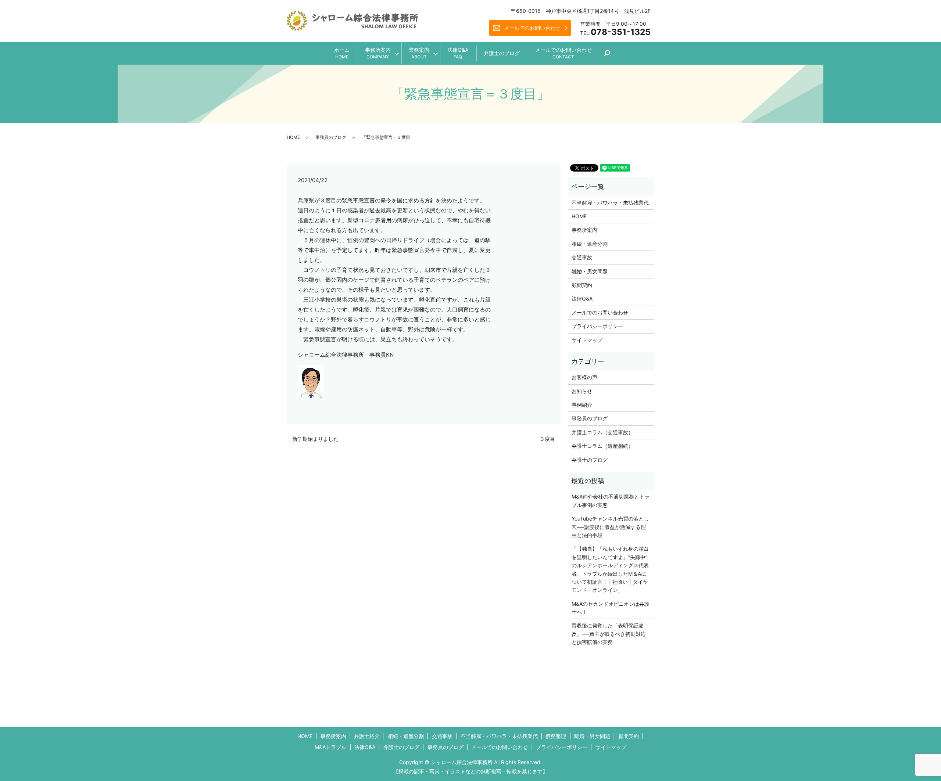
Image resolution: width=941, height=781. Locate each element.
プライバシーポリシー (597, 326)
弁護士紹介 (367, 736)
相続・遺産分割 (590, 244)
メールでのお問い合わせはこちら (531, 762)
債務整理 (555, 736)
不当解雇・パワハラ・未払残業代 (610, 202)
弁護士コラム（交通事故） (602, 432)
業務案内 (419, 53)
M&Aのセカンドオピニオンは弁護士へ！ (611, 608)
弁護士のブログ (502, 53)
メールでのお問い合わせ (532, 28)
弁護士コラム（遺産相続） (602, 446)
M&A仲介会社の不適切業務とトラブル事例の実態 (611, 500)
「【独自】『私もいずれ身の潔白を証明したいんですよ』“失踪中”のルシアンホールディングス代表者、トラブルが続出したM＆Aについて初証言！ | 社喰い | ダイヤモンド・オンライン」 (610, 569)
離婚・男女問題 (590, 271)
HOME (293, 137)
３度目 (547, 439)
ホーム (342, 53)
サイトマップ (587, 340)
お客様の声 (584, 377)
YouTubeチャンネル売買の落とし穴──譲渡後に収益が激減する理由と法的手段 (610, 526)
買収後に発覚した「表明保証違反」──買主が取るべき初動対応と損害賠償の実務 (609, 633)
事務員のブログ (330, 137)
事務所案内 (378, 53)
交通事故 (582, 257)
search (611, 56)
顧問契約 (582, 285)
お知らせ (582, 391)
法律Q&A (457, 53)
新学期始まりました (315, 439)
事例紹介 (582, 405)
